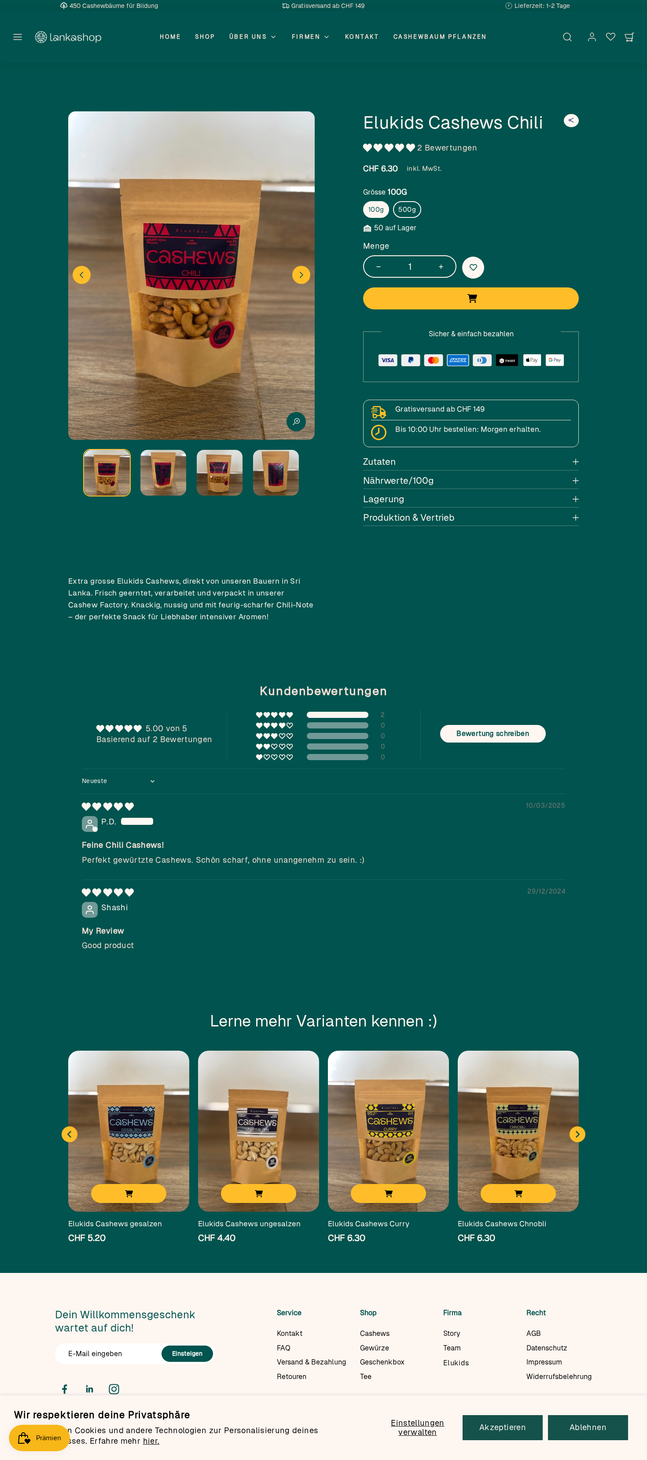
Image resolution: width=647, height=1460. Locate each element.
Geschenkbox (382, 1362)
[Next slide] (301, 275)
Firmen (306, 36)
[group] (107, 472)
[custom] (64, 1389)
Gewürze (374, 1348)
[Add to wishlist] (473, 268)
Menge (376, 245)
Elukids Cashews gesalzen (115, 1223)
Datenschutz (546, 1348)
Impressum (544, 1362)
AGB (533, 1333)
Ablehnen (588, 1427)
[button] (17, 37)
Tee (365, 1376)
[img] (108, 806)
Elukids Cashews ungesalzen (249, 1223)
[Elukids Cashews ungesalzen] (258, 1135)
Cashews (375, 1333)
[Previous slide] (69, 1134)
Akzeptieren (502, 1427)
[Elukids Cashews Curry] (388, 1135)
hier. (151, 1440)
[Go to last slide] (82, 275)
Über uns (248, 36)
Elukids (456, 1363)
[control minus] (375, 266)
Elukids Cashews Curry (368, 1223)
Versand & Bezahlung (311, 1362)
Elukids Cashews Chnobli (502, 1223)
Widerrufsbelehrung (559, 1376)
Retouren (291, 1376)
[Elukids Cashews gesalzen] (128, 1135)
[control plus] (444, 266)
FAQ (283, 1348)
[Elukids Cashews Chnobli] (518, 1135)
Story (451, 1333)
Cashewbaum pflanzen (440, 36)
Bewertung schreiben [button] (492, 733)
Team (452, 1348)
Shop (205, 36)
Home (170, 36)
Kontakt (362, 36)
